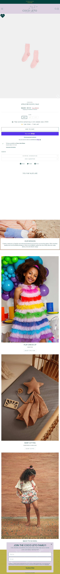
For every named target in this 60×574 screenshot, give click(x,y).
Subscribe (30, 568)
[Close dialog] (51, 544)
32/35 (35, 117)
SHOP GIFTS (30, 448)
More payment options (30, 137)
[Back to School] (30, 496)
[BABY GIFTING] (30, 397)
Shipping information (30, 155)
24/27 (24, 117)
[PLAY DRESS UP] (30, 299)
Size (30, 114)
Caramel (30, 102)
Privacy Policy (47, 564)
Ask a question (30, 158)
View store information (11, 147)
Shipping (25, 109)
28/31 (30, 117)
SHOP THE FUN (30, 350)
